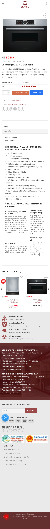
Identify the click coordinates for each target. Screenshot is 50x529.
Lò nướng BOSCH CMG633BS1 (17, 104)
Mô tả (6, 126)
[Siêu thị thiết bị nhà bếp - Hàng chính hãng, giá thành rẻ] (25, 4)
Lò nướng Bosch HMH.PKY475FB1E (13, 302)
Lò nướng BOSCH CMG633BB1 (37, 302)
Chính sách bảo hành (12, 453)
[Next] (48, 293)
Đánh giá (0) (8, 131)
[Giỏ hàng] (46, 4)
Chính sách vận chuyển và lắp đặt (16, 457)
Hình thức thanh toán (12, 450)
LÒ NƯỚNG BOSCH (18, 61)
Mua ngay (36, 93)
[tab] (25, 126)
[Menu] (3, 4)
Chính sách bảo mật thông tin (15, 464)
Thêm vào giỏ (20, 93)
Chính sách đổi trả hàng (13, 461)
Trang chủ (6, 61)
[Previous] (1, 293)
